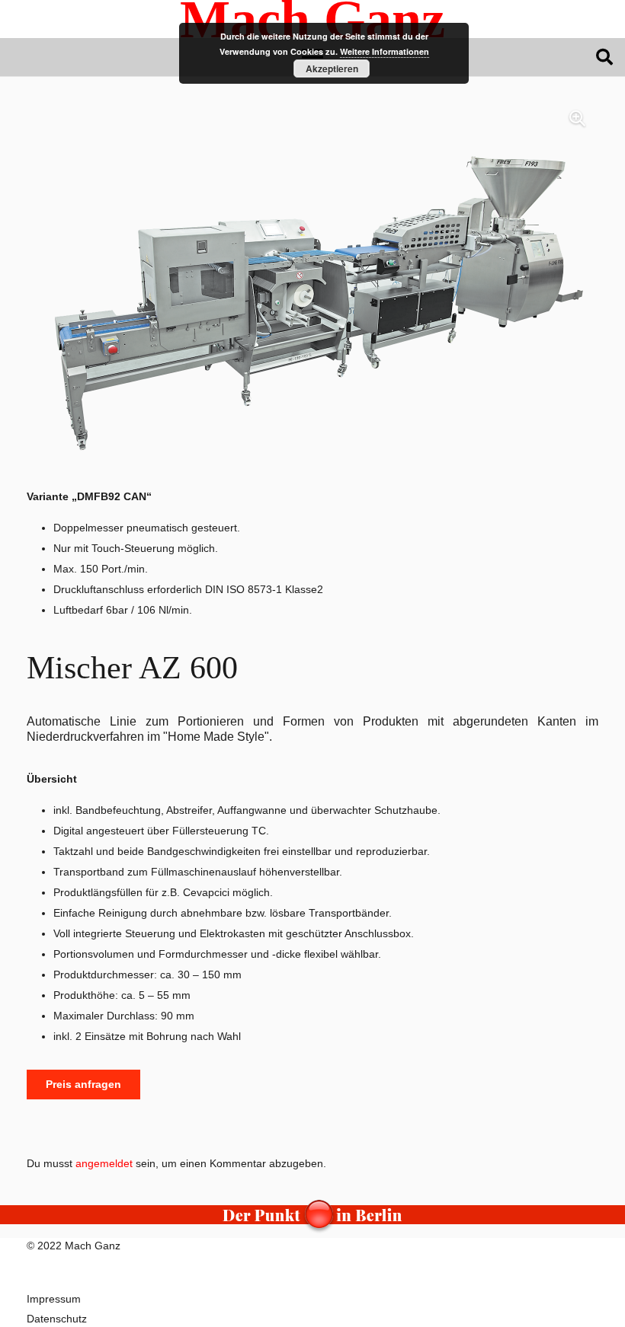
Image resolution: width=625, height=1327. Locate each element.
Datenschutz (57, 1319)
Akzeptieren (332, 68)
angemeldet (104, 1163)
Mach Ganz (92, 1245)
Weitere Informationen (384, 51)
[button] (604, 57)
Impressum (54, 1299)
